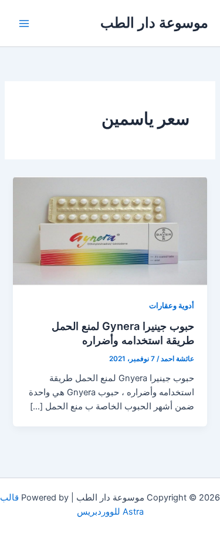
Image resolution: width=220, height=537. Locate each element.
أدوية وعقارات (171, 305)
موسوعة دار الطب (154, 22)
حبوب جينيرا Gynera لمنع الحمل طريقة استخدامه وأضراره (123, 332)
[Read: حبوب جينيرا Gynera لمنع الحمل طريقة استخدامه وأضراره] (110, 230)
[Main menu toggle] (24, 23)
